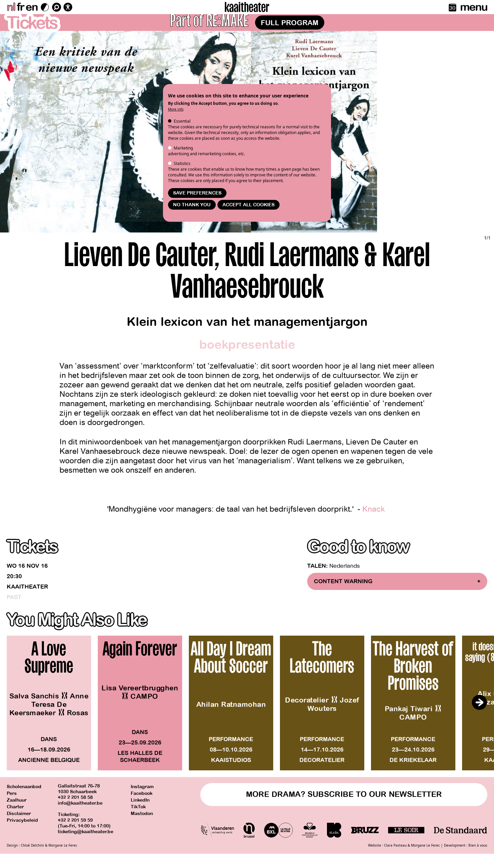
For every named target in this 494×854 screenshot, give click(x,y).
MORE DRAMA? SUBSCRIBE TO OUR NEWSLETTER (344, 794)
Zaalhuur (17, 800)
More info (175, 109)
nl (11, 7)
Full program (290, 22)
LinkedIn (140, 800)
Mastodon (142, 813)
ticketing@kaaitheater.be (85, 832)
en (32, 7)
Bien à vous (477, 845)
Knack (374, 509)
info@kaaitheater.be (80, 803)
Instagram (142, 786)
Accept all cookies (248, 205)
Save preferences (197, 193)
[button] (479, 702)
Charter (15, 807)
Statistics (182, 163)
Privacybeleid (22, 820)
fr (20, 7)
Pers (12, 793)
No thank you (192, 205)
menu (473, 7)
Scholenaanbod (24, 786)
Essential (182, 121)
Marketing (183, 148)
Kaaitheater (27, 586)
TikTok (138, 807)
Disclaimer (19, 813)
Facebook (142, 793)
